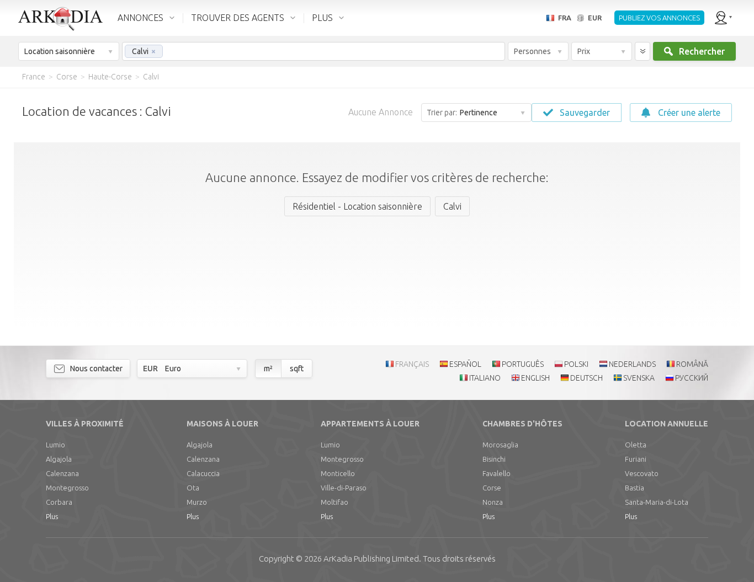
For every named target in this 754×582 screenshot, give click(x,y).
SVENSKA (639, 377)
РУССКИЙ (691, 377)
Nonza (492, 502)
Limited (371, 558)
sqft (297, 368)
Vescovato (642, 473)
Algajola (59, 459)
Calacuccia (203, 473)
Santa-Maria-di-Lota (656, 502)
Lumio (55, 444)
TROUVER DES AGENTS (237, 18)
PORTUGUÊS (523, 364)
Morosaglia (500, 444)
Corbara (59, 502)
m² (268, 368)
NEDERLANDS (632, 364)
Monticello (338, 473)
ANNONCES (140, 18)
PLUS (322, 18)
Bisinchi (494, 459)
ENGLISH (535, 377)
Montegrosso (67, 488)
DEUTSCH (586, 377)
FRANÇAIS (412, 364)
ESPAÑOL (465, 364)
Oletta (635, 444)
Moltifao (334, 502)
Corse (491, 488)
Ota (193, 488)
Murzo (197, 502)
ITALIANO (485, 377)
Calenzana (62, 473)
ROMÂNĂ (692, 364)
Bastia (634, 488)
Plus (52, 516)
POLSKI (576, 364)
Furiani (635, 459)
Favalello (496, 473)
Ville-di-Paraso (344, 488)
